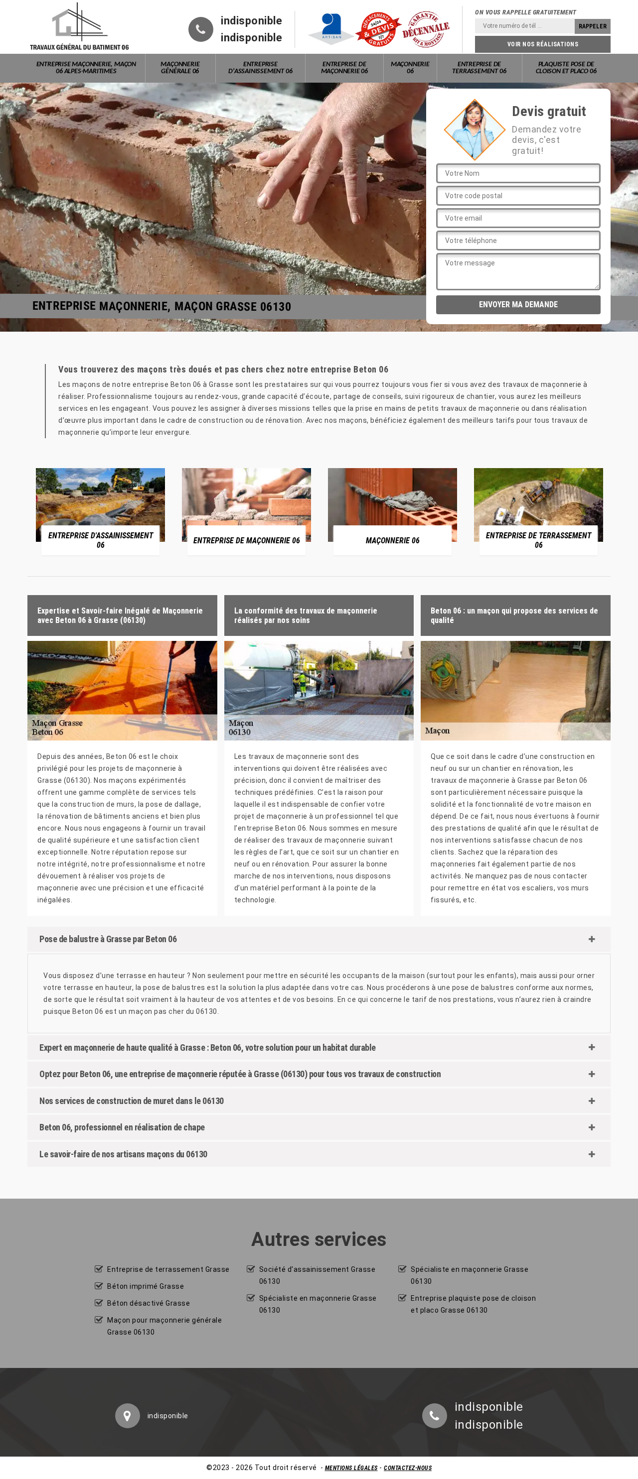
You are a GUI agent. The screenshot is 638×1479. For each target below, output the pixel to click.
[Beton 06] (79, 27)
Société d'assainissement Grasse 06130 (317, 1275)
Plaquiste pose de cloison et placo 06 (566, 68)
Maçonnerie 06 (410, 68)
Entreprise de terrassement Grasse (168, 1269)
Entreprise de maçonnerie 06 (344, 68)
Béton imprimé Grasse (145, 1286)
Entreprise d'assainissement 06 (260, 68)
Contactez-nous (408, 1468)
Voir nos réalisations (543, 44)
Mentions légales (351, 1468)
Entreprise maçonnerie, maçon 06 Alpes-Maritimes (86, 68)
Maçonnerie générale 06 (179, 68)
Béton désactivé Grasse (148, 1303)
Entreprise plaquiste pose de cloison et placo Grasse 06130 (473, 1304)
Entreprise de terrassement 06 (479, 68)
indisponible (251, 21)
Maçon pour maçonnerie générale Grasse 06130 (164, 1326)
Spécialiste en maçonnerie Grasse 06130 (318, 1304)
